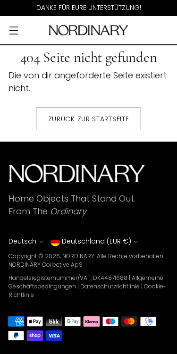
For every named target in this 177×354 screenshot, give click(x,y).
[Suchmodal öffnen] (143, 30)
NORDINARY (78, 256)
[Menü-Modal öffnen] (13, 30)
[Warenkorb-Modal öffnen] (163, 30)
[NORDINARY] (89, 30)
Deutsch (22, 241)
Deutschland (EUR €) (96, 241)
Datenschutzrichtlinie (110, 286)
